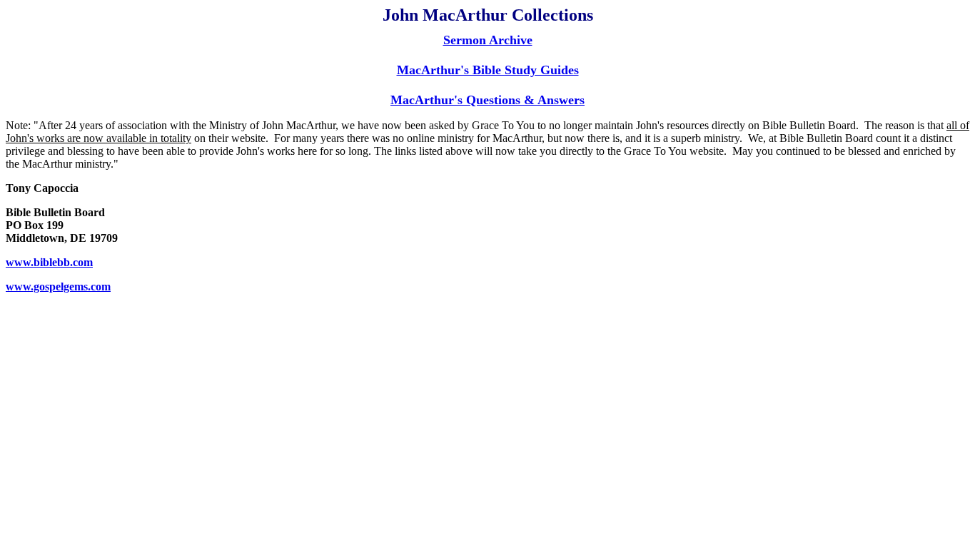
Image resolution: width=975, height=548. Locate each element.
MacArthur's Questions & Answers (487, 100)
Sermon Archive (487, 40)
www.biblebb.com (49, 262)
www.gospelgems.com (58, 286)
